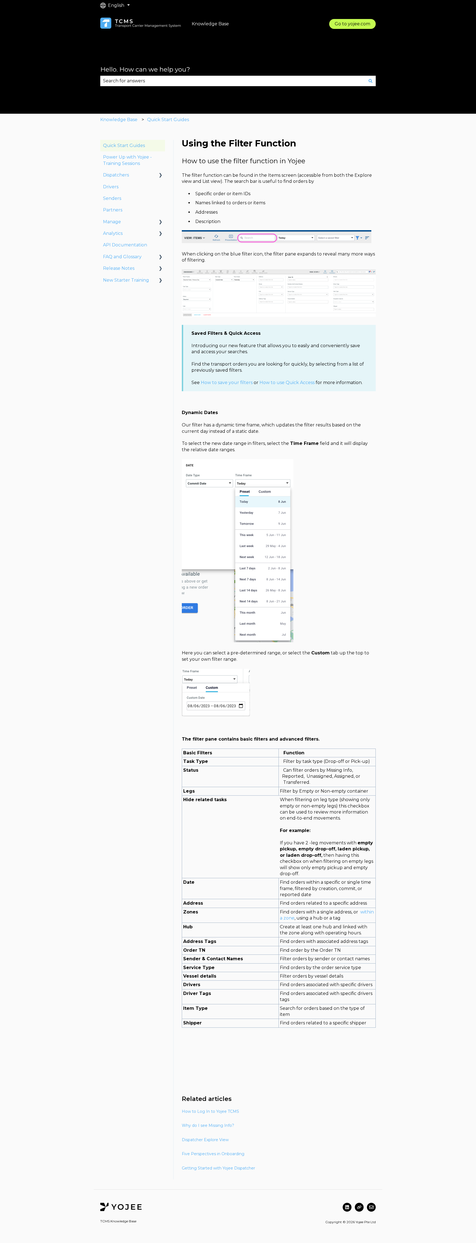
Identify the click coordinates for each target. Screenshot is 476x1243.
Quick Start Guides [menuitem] (124, 145)
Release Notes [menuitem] (118, 268)
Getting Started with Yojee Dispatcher (218, 1168)
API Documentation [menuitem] (125, 244)
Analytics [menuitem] (113, 233)
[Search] (370, 81)
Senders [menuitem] (112, 198)
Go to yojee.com (352, 23)
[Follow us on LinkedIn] (347, 1207)
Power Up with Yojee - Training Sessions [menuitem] (127, 160)
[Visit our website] (359, 1207)
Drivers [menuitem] (110, 186)
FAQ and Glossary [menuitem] (122, 256)
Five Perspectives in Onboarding (213, 1153)
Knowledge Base (118, 119)
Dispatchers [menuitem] (116, 175)
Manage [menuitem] (112, 221)
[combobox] (232, 81)
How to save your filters (227, 382)
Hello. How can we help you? (145, 69)
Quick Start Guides (168, 119)
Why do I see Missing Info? (208, 1125)
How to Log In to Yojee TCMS (210, 1111)
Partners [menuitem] (112, 210)
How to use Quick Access (287, 382)
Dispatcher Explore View (205, 1139)
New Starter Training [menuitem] (126, 280)
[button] (160, 175)
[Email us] (371, 1207)
